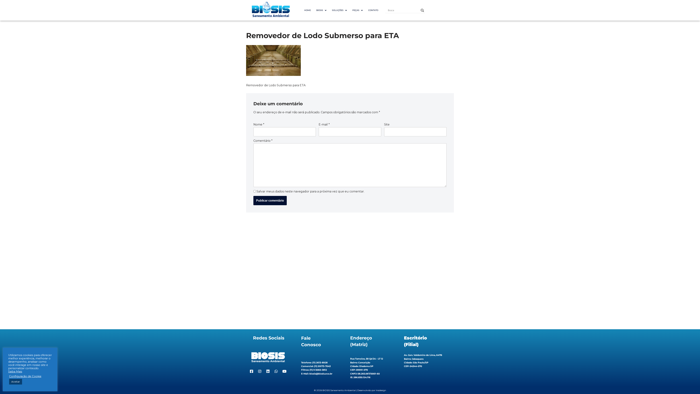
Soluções (337, 10)
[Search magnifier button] (422, 10)
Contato (373, 10)
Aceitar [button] (15, 381)
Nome (258, 124)
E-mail (324, 124)
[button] (321, 10)
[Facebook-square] (251, 371)
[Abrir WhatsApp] (690, 384)
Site (387, 124)
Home (307, 10)
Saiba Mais (15, 371)
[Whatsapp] (276, 371)
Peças (355, 10)
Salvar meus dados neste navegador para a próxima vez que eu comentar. (310, 191)
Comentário (263, 140)
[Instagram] (259, 371)
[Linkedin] (268, 371)
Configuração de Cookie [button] (25, 376)
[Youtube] (284, 371)
